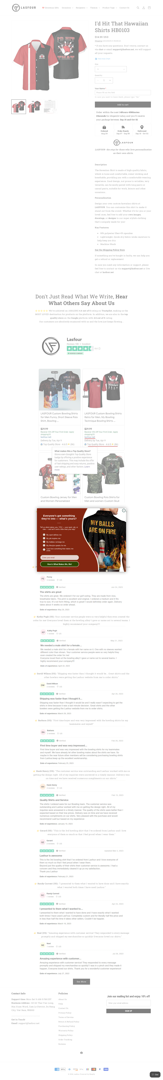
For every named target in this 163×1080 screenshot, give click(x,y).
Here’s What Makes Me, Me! (59, 564)
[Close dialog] (123, 510)
